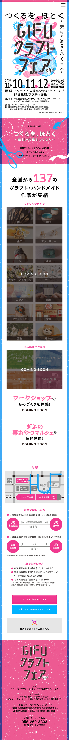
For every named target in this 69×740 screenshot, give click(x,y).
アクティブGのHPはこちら (34, 599)
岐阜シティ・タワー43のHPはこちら (35, 609)
